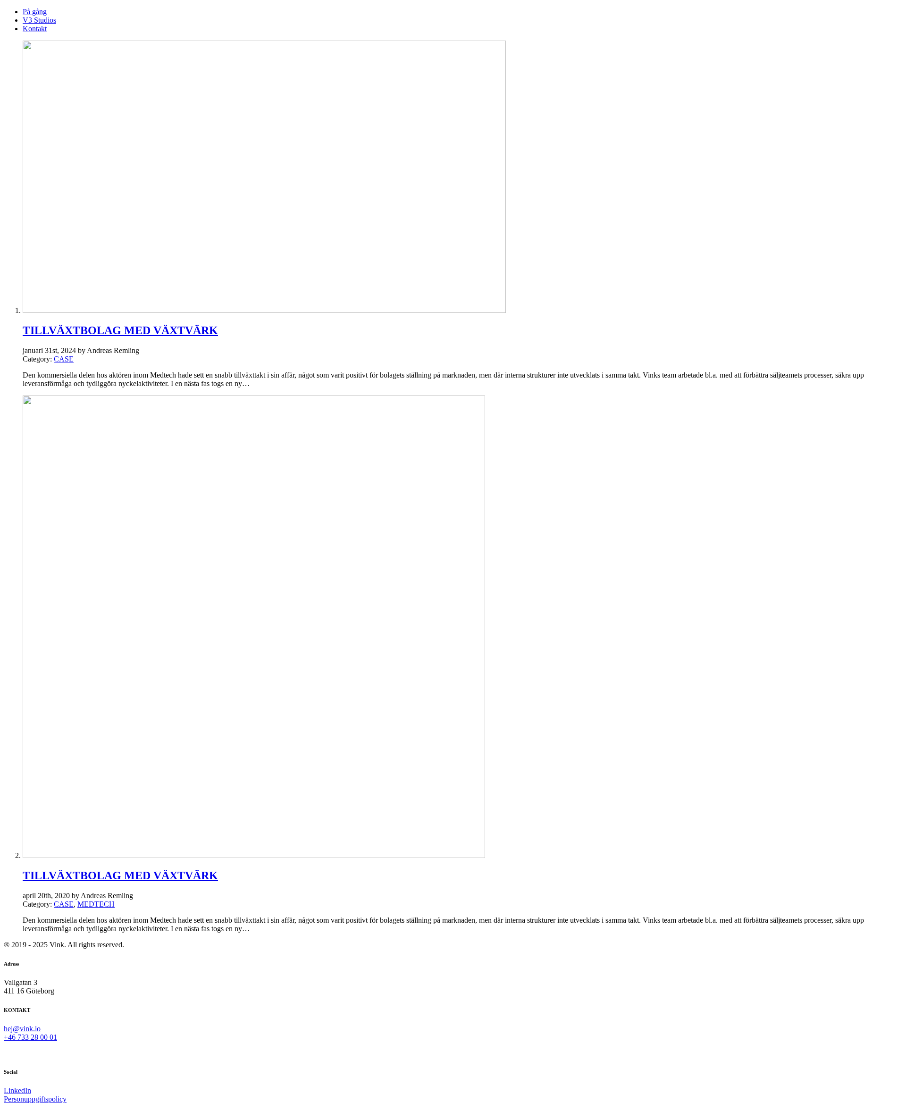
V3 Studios (39, 20)
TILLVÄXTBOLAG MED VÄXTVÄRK (120, 330)
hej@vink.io (22, 1029)
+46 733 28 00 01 (30, 1037)
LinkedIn (17, 1090)
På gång (35, 12)
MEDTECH (96, 904)
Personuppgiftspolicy (35, 1099)
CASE (64, 359)
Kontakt (35, 29)
